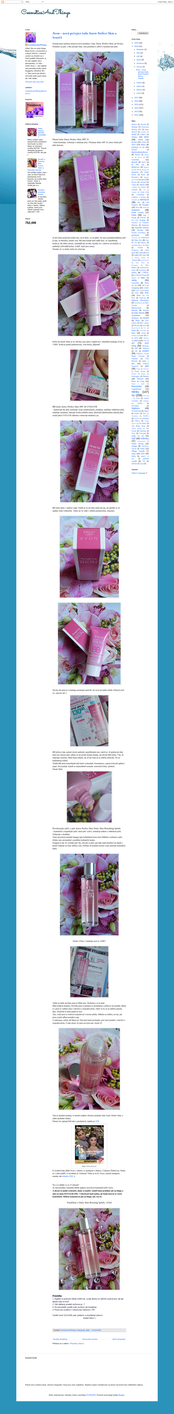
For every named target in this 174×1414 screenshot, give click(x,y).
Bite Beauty (142, 170)
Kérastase (135, 265)
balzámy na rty (138, 147)
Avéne (144, 142)
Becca (140, 157)
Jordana (134, 260)
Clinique (134, 190)
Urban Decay (138, 444)
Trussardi (142, 433)
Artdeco (143, 134)
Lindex (137, 290)
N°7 (145, 328)
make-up (142, 298)
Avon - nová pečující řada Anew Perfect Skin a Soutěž (142, 74)
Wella (134, 456)
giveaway (135, 235)
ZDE (97, 1121)
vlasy (134, 454)
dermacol (144, 199)
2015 (136, 104)
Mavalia (146, 310)
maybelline (136, 315)
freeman (145, 225)
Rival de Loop (138, 381)
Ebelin (144, 207)
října (139, 53)
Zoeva (134, 464)
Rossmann (137, 386)
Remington (135, 376)
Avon (134, 145)
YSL (143, 461)
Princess (146, 369)
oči (133, 343)
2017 (136, 98)
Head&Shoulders (137, 245)
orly (136, 351)
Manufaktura (138, 303)
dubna (139, 86)
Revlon (146, 376)
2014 (136, 108)
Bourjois (141, 180)
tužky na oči (138, 436)
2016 (136, 101)
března (140, 90)
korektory (142, 270)
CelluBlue (134, 187)
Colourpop (140, 195)
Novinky (134, 335)
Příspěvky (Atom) (77, 1343)
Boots (143, 175)
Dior (138, 202)
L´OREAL (145, 273)
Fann (134, 215)
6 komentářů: (97, 1330)
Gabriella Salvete (142, 228)
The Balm (142, 423)
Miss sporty (144, 323)
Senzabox (135, 406)
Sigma (146, 411)
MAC (147, 293)
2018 (136, 46)
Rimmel (140, 379)
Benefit (134, 162)
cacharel (143, 182)
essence (136, 210)
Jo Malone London (138, 257)
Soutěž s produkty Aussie (41, 192)
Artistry (134, 137)
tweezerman (141, 441)
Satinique (146, 401)
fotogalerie (135, 222)
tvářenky (144, 438)
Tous (133, 433)
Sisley (136, 413)
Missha (136, 325)
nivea (143, 333)
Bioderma (135, 167)
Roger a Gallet (138, 384)
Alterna (134, 124)
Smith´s (146, 416)
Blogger (121, 1395)
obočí (145, 340)
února (139, 93)
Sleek (144, 413)
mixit (144, 325)
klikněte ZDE (67, 1176)
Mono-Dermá (136, 328)
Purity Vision (140, 371)
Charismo (135, 250)
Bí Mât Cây (138, 165)
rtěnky (135, 391)
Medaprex (135, 318)
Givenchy (135, 237)
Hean (147, 245)
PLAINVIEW (91, 1395)
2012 (136, 115)
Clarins (143, 187)
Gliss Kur (138, 240)
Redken (134, 374)
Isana (144, 255)
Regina (143, 374)
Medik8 (146, 318)
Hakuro (143, 243)
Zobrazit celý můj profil (34, 82)
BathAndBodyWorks (140, 152)
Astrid (140, 140)
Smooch (136, 418)
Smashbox (135, 416)
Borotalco (135, 177)
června (140, 67)
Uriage (134, 446)
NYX (136, 338)
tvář (133, 438)
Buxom (134, 182)
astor (146, 137)
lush (136, 293)
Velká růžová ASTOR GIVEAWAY (42, 133)
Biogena (146, 167)
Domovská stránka (89, 1339)
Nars (133, 333)
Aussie (134, 142)
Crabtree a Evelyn (139, 197)
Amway (134, 127)
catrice (142, 185)
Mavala (134, 310)
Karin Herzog (144, 260)
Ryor (144, 395)
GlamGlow (145, 238)
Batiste (137, 155)
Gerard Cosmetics (139, 233)
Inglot (136, 255)
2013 (136, 111)
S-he (138, 398)
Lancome (135, 283)
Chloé (141, 253)
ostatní (145, 351)
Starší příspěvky (118, 1339)
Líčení (146, 288)
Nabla (134, 330)
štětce (137, 421)
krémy (134, 273)
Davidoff (134, 200)
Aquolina (143, 132)
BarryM (134, 150)
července (140, 63)
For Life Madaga (138, 220)
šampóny (145, 418)
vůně (143, 454)
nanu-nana (143, 330)
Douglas (145, 205)
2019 (136, 43)
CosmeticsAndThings (45, 12)
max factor (139, 313)
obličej (136, 340)
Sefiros (140, 403)
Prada (138, 369)
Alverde (143, 124)
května (139, 83)
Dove (137, 207)
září (138, 56)
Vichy (142, 449)
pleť (147, 366)
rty (133, 395)
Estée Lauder (138, 212)
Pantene (135, 359)
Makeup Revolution (140, 300)
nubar (141, 335)
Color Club (144, 192)
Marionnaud (136, 308)
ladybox (134, 278)
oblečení (146, 338)
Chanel (140, 248)
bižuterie (135, 172)
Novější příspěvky (60, 1339)
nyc (147, 335)
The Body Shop (138, 426)
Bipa (135, 170)
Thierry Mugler (137, 428)
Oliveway (145, 346)
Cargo (134, 185)
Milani (138, 320)
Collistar (134, 192)
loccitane (145, 290)
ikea (147, 253)
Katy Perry (140, 262)
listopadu (140, 49)
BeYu (144, 162)
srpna (139, 60)
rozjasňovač (136, 389)
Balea (143, 145)
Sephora (135, 408)
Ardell (134, 134)
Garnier (140, 230)
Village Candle (138, 451)
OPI (136, 348)
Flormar (143, 218)
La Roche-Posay (140, 275)
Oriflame (146, 348)
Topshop (143, 431)
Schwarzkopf (136, 411)
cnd (144, 190)
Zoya (142, 464)
